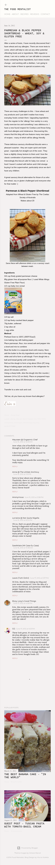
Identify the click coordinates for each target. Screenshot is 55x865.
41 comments (16, 831)
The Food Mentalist (17, 9)
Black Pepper (28, 419)
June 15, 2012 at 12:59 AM (22, 442)
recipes (24, 14)
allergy (12, 419)
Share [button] (6, 415)
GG (13, 628)
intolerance (8, 423)
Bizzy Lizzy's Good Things (24, 601)
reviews (34, 14)
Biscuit (19, 419)
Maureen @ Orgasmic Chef (25, 439)
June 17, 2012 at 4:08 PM (22, 603)
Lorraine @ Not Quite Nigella (25, 518)
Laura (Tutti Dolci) (20, 578)
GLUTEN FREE (40, 419)
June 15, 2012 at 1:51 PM (22, 474)
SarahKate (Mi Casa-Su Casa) (25, 545)
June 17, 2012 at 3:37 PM (39, 578)
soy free (36, 423)
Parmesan (18, 423)
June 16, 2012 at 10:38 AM (23, 548)
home (7, 14)
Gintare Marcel (35, 853)
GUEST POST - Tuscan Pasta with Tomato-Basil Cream (24, 825)
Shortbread (27, 423)
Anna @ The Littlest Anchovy (25, 472)
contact (45, 14)
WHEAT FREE (9, 426)
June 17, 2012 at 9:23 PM (25, 629)
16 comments (16, 782)
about (15, 14)
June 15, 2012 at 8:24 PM (22, 520)
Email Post (15, 415)
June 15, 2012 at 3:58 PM (34, 497)
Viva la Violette (43, 857)
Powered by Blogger (29, 848)
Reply (15, 466)
